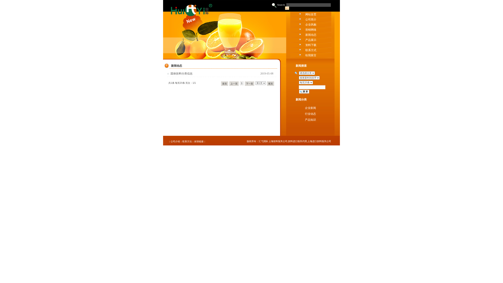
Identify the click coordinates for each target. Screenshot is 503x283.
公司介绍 (175, 141)
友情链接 (199, 141)
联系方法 (187, 141)
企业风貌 (310, 24)
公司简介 (310, 19)
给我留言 (310, 55)
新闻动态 (310, 34)
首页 (224, 83)
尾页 (270, 83)
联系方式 (310, 50)
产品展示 (310, 39)
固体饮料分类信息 (182, 73)
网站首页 (310, 14)
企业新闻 (310, 107)
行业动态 (310, 113)
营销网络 (310, 29)
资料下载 (310, 45)
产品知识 (310, 119)
